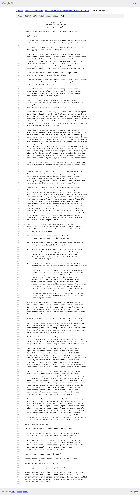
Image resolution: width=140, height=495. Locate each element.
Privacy (19, 492)
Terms (25, 492)
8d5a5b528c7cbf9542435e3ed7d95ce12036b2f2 (67, 10)
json (136, 492)
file (61, 16)
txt (131, 492)
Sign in (135, 3)
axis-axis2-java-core (34, 10)
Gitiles (13, 492)
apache (19, 10)
